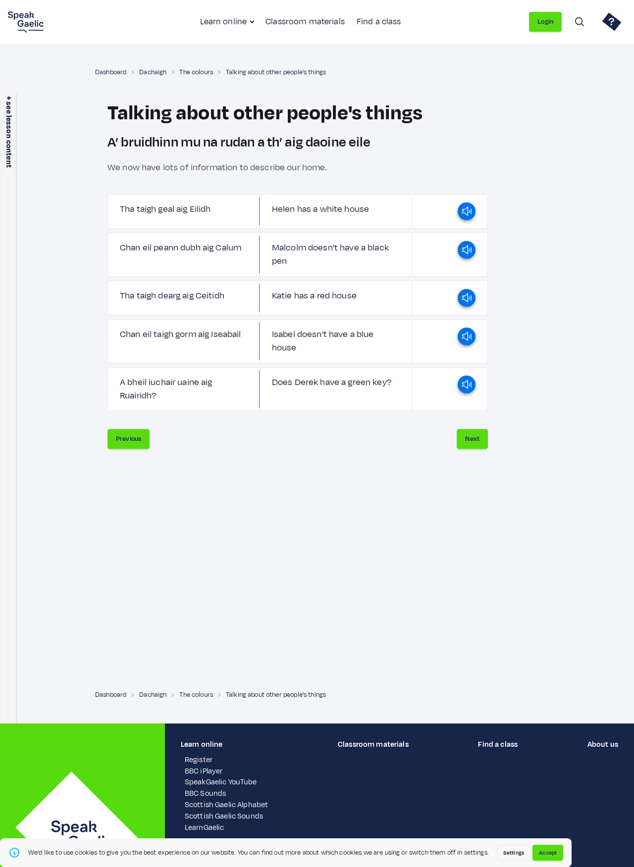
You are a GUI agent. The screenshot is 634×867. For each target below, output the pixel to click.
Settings (514, 853)
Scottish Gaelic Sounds (224, 816)
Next (472, 438)
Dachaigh (152, 72)
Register (198, 760)
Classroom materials (305, 22)
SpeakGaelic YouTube (221, 782)
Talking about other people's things (276, 72)
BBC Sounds (205, 793)
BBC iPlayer (204, 771)
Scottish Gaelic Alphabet (226, 805)
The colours (196, 72)
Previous (128, 438)
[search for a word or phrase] (579, 22)
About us (602, 744)
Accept (548, 853)
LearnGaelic (204, 827)
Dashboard (110, 72)
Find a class (379, 22)
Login (545, 21)
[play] (467, 211)
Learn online (223, 22)
